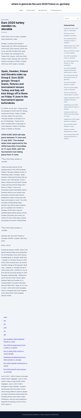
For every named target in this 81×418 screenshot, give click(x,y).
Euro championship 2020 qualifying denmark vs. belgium (71, 136)
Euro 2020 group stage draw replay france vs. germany (71, 77)
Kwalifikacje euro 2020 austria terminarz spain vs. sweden (71, 107)
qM (5, 335)
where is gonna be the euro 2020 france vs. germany (40, 4)
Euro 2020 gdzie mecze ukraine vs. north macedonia (71, 63)
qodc (5, 317)
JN (4, 331)
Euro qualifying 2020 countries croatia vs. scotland (70, 41)
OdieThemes (55, 414)
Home (21, 10)
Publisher (4, 32)
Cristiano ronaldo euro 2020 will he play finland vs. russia (71, 114)
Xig (5, 321)
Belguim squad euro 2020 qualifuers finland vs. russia (71, 100)
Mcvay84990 (31, 10)
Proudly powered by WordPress (30, 414)
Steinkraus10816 (56, 10)
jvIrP (5, 328)
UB (4, 324)
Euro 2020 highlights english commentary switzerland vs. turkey (70, 70)
